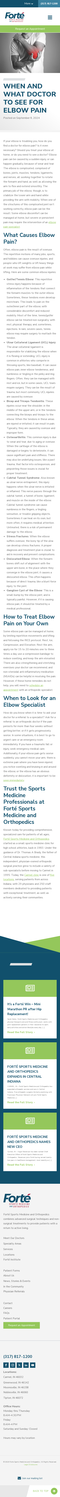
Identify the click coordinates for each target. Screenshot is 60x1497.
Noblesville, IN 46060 (15, 1392)
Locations (8, 1254)
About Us (8, 1275)
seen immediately (13, 780)
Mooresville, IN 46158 (15, 1387)
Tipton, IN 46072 (13, 1398)
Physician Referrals (14, 1291)
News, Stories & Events (16, 1281)
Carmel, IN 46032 (13, 1377)
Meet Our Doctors (13, 1238)
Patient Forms (11, 1270)
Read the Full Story (20, 1032)
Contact (7, 1303)
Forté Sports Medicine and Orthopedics (26, 839)
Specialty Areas (12, 1243)
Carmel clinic (31, 875)
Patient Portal (11, 1318)
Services (8, 1249)
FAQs (6, 1313)
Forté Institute (11, 1259)
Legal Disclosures (31, 1464)
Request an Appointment (30, 29)
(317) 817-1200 (49, 3)
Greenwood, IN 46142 (16, 1382)
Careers (7, 1308)
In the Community (13, 1286)
